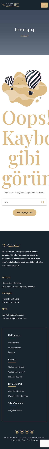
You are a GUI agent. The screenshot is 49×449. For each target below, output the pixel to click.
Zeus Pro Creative (30, 440)
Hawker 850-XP (15, 376)
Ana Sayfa (24, 36)
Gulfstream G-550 (16, 367)
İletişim (11, 352)
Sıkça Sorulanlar (15, 410)
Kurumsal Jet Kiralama (18, 396)
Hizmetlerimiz (14, 347)
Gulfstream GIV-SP (16, 372)
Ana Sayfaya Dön (25, 212)
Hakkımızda (13, 342)
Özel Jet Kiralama (16, 391)
